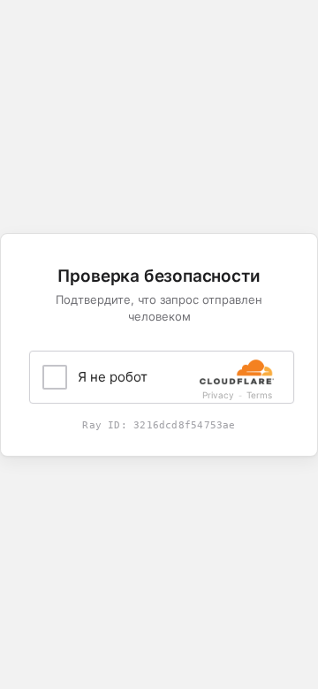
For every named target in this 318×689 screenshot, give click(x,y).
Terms (259, 395)
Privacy (218, 395)
